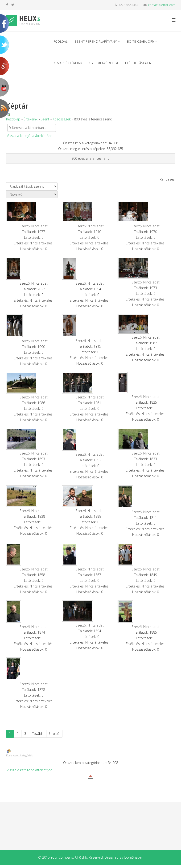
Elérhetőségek (138, 63)
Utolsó (54, 733)
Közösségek (62, 119)
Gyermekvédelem (103, 63)
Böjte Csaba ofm (141, 42)
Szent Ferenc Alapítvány (96, 42)
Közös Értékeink (67, 63)
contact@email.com (161, 5)
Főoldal (60, 42)
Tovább (37, 733)
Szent (45, 119)
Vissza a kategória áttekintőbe (30, 135)
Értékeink (30, 119)
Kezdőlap (13, 119)
